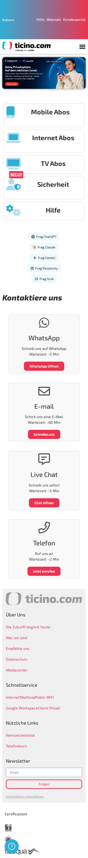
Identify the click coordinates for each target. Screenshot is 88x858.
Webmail (53, 19)
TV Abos (53, 163)
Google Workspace (22, 708)
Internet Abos (53, 138)
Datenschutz (16, 659)
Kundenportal (74, 19)
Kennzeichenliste (20, 735)
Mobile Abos (50, 112)
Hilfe (40, 19)
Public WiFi (44, 697)
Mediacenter (16, 670)
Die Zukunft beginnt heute (28, 627)
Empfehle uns (17, 648)
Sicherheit (53, 184)
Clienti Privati (49, 708)
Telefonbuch (16, 746)
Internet (12, 697)
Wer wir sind (16, 637)
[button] (82, 47)
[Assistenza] (12, 846)
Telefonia (27, 697)
